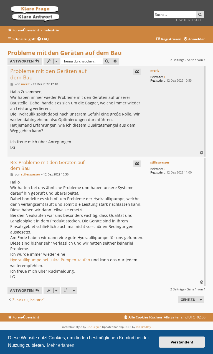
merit (154, 70)
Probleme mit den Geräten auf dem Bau (64, 53)
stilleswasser (159, 162)
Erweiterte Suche (190, 20)
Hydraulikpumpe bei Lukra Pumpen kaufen (50, 259)
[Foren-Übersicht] (37, 13)
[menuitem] (43, 39)
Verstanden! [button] (182, 342)
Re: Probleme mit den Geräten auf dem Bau (47, 165)
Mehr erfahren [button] (60, 345)
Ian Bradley (143, 327)
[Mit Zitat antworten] (137, 72)
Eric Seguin (94, 327)
